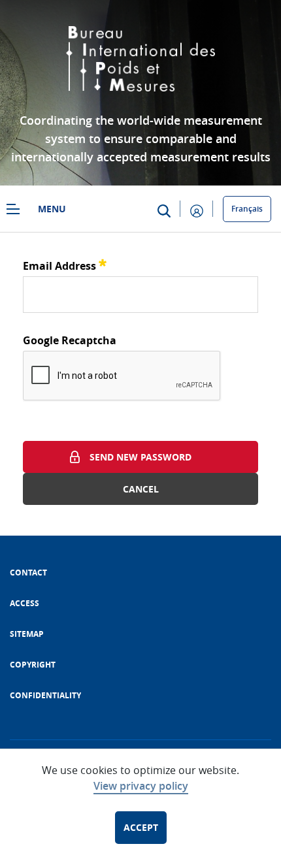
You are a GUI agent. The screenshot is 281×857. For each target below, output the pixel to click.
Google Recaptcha (69, 340)
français (247, 208)
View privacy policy (140, 786)
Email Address (65, 264)
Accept (141, 827)
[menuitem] (28, 572)
